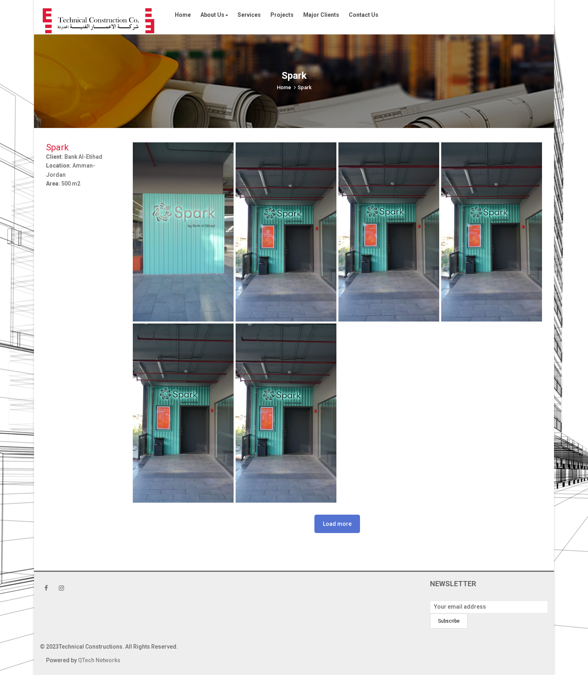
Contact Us (363, 15)
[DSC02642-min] (388, 232)
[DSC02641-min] (286, 232)
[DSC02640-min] (183, 232)
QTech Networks (99, 660)
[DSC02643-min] (491, 232)
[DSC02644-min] (183, 413)
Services (249, 15)
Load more (337, 524)
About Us (213, 15)
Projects (282, 15)
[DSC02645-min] (286, 413)
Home (183, 15)
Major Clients (321, 15)
